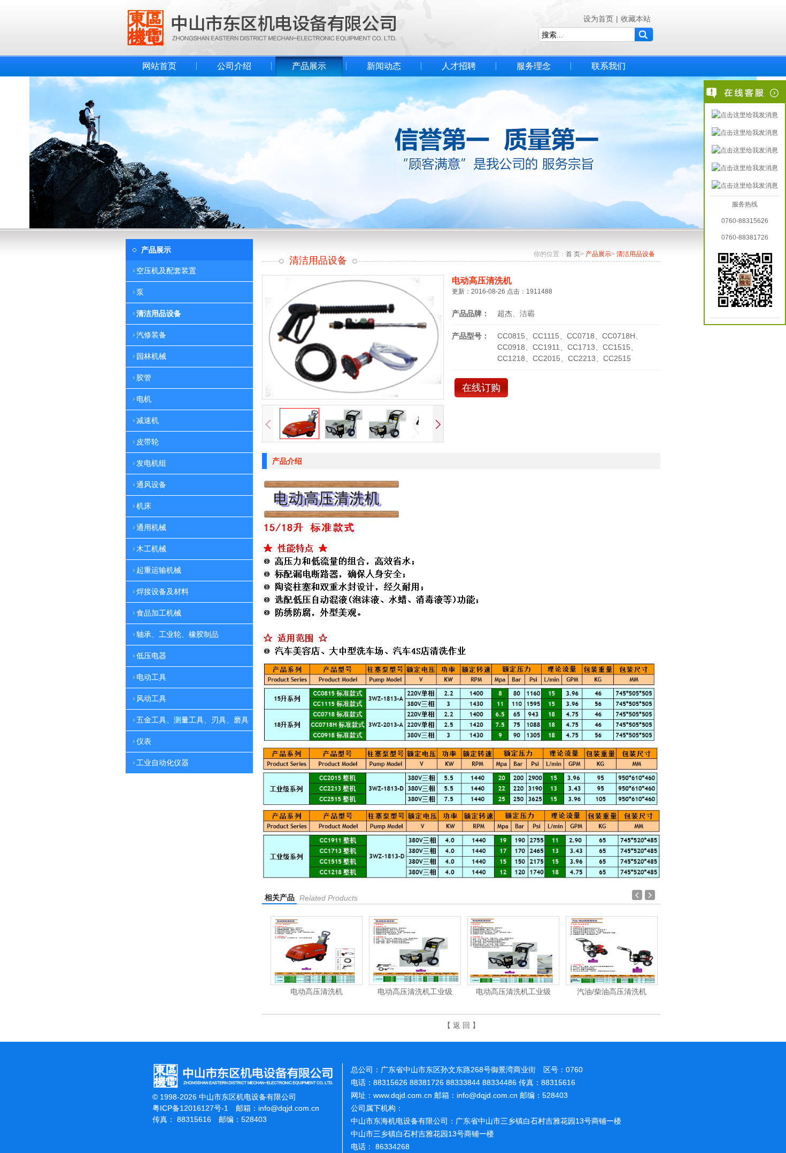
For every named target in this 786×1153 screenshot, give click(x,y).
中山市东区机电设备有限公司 (262, 28)
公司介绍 (234, 66)
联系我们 (608, 66)
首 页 (573, 254)
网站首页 (159, 66)
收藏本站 (636, 18)
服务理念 (534, 66)
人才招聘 (459, 66)
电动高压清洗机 (316, 991)
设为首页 (598, 18)
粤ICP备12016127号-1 (190, 1108)
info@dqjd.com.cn (288, 1108)
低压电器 (151, 655)
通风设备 (151, 484)
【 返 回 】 (461, 1025)
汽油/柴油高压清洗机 (611, 991)
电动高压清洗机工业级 (414, 991)
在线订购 (481, 387)
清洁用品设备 (158, 313)
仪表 (143, 741)
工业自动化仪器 (162, 762)
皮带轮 (147, 441)
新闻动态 (384, 66)
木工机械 (151, 548)
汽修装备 (151, 334)
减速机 (147, 420)
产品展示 (309, 66)
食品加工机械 (158, 613)
